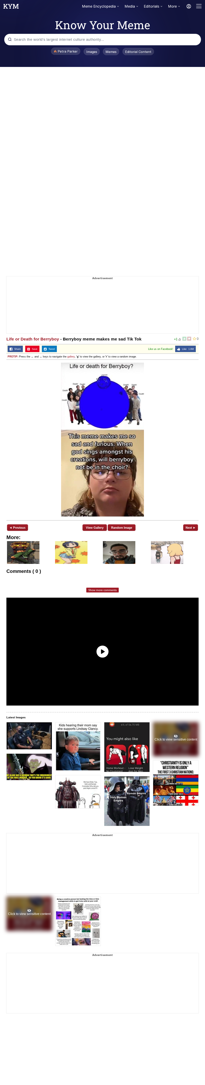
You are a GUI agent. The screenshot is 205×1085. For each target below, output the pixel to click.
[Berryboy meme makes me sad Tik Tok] (102, 440)
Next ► (191, 527)
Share (16, 349)
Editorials (151, 6)
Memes (111, 52)
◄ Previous (17, 527)
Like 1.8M (187, 349)
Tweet (51, 349)
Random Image (121, 527)
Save (33, 349)
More (172, 6)
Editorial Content (138, 52)
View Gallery (95, 527)
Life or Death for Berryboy (32, 339)
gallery (71, 356)
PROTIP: (13, 356)
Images (91, 52)
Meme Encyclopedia (99, 6)
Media (130, 6)
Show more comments (102, 590)
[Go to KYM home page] (11, 7)
